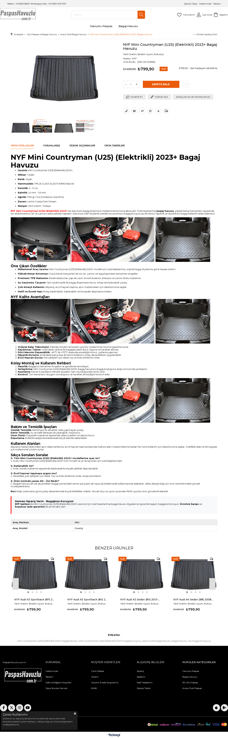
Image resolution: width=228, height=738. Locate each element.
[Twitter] (11, 707)
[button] (28, 592)
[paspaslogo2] (22, 676)
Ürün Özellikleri (22, 145)
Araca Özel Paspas (192, 688)
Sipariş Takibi (144, 688)
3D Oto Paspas (190, 682)
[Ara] (141, 15)
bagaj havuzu (179, 640)
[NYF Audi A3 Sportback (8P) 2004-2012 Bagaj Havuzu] (34, 574)
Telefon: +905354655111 (18, 3)
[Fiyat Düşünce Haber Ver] (158, 111)
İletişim (217, 3)
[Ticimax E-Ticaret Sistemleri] (114, 735)
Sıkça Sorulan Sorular (57, 688)
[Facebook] (3, 707)
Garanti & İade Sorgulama (104, 682)
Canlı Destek (97, 671)
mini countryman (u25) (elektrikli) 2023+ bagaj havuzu (47, 640)
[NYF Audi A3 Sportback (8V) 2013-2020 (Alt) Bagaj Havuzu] (88, 574)
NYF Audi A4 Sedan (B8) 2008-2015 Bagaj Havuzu (193, 599)
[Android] (224, 707)
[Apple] (216, 707)
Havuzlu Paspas (190, 671)
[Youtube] (27, 707)
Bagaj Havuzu (189, 676)
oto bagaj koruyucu (199, 640)
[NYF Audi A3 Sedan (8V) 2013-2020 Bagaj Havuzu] (140, 574)
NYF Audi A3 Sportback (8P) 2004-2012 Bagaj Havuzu (34, 599)
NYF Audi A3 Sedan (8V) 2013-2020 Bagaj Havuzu (140, 599)
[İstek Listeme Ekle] (134, 111)
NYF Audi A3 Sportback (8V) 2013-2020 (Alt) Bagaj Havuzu (87, 599)
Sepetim (141, 676)
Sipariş (140, 671)
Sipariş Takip (191, 3)
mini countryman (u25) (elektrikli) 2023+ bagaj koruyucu (110, 640)
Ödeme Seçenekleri (82, 145)
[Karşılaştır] (142, 111)
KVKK (94, 688)
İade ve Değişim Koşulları (58, 682)
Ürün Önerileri (114, 145)
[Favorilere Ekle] (186, 84)
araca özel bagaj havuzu (156, 640)
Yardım (95, 676)
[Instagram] (19, 707)
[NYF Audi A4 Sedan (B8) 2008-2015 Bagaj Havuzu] (193, 574)
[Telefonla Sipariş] (126, 111)
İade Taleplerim (144, 682)
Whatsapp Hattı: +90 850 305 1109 (48, 3)
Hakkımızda (205, 3)
